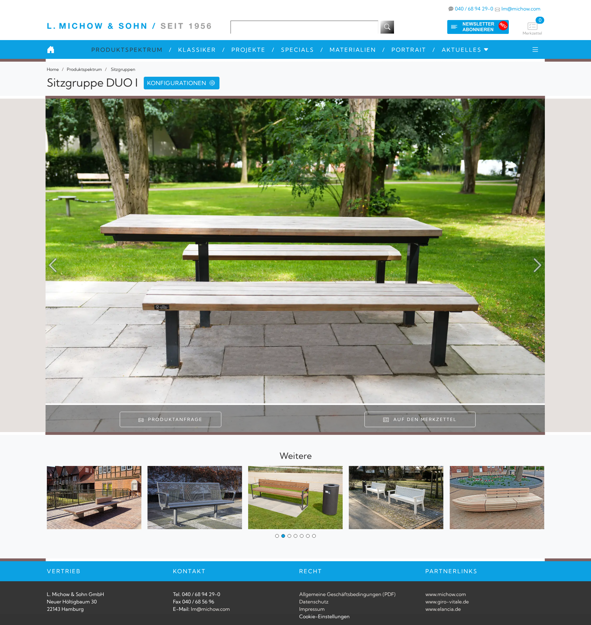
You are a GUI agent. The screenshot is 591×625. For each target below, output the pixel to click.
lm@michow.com (521, 9)
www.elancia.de (443, 609)
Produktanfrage (173, 419)
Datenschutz (313, 601)
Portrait (409, 49)
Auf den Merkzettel (423, 419)
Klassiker (197, 49)
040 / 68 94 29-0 (474, 9)
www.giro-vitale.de (447, 601)
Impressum (312, 609)
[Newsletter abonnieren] (472, 27)
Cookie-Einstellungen (324, 616)
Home (53, 69)
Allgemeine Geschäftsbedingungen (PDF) (347, 594)
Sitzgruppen (122, 69)
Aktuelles (462, 49)
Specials (297, 49)
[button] (537, 265)
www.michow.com (445, 594)
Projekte (248, 49)
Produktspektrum (127, 49)
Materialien (353, 49)
